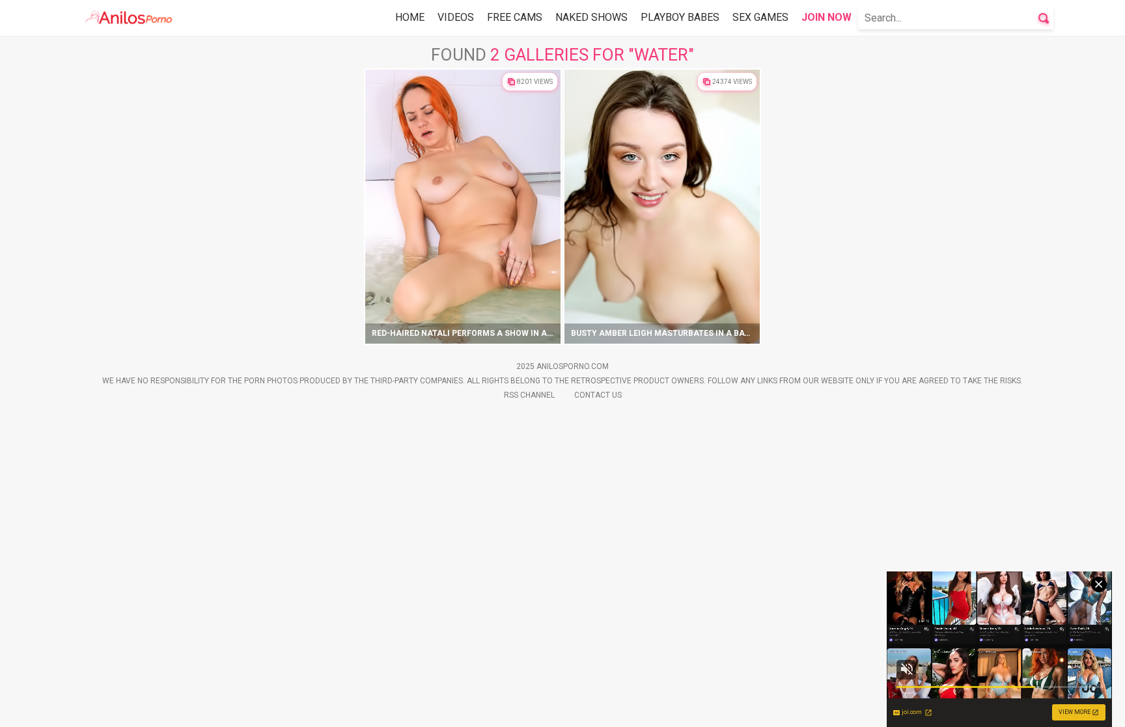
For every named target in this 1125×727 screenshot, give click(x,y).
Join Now (826, 17)
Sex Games (760, 17)
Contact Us (598, 395)
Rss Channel (529, 395)
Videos (456, 17)
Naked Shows (591, 17)
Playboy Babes (680, 17)
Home (409, 17)
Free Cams (514, 17)
